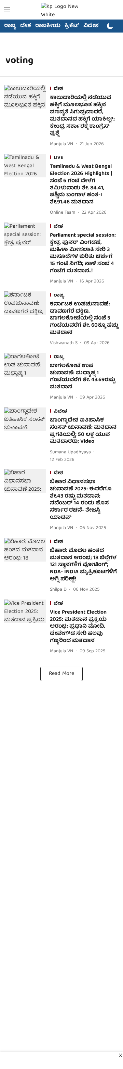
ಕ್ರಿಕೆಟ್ (72, 26)
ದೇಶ (25, 26)
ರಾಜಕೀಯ (47, 26)
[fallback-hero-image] (27, 116)
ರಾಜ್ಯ (10, 26)
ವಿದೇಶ (91, 26)
